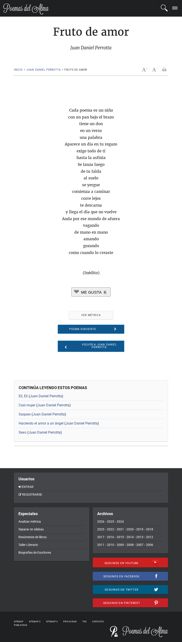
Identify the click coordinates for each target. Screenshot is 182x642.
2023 (100, 529)
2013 (139, 537)
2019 (139, 529)
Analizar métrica (29, 521)
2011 (100, 544)
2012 (149, 537)
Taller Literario (28, 544)
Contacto (98, 622)
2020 (130, 529)
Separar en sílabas (31, 529)
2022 (110, 529)
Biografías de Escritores (34, 552)
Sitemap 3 (52, 622)
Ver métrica (91, 315)
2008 (130, 544)
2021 (120, 529)
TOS (84, 622)
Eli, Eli (23, 396)
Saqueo (25, 414)
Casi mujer (27, 405)
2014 (130, 537)
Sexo (22, 432)
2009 (120, 544)
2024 (120, 521)
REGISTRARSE (32, 494)
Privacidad (70, 622)
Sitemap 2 (35, 622)
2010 (110, 544)
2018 (149, 529)
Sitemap (19, 622)
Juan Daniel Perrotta (43, 69)
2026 (100, 521)
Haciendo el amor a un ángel (41, 423)
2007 (139, 544)
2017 (100, 537)
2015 (120, 537)
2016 (110, 537)
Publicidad (20, 625)
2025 (110, 521)
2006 (149, 544)
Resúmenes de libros (32, 537)
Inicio (18, 69)
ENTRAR (28, 486)
